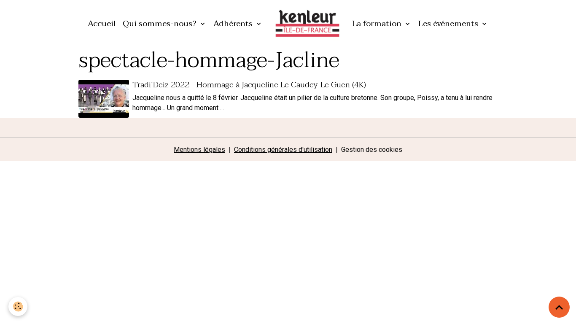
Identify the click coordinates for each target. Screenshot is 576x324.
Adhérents (234, 23)
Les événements (449, 23)
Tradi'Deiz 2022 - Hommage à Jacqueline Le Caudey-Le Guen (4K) (249, 85)
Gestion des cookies (371, 150)
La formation (378, 23)
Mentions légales (199, 150)
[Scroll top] (559, 307)
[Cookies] (17, 306)
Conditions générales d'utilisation (283, 150)
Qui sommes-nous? (161, 23)
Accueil (102, 23)
